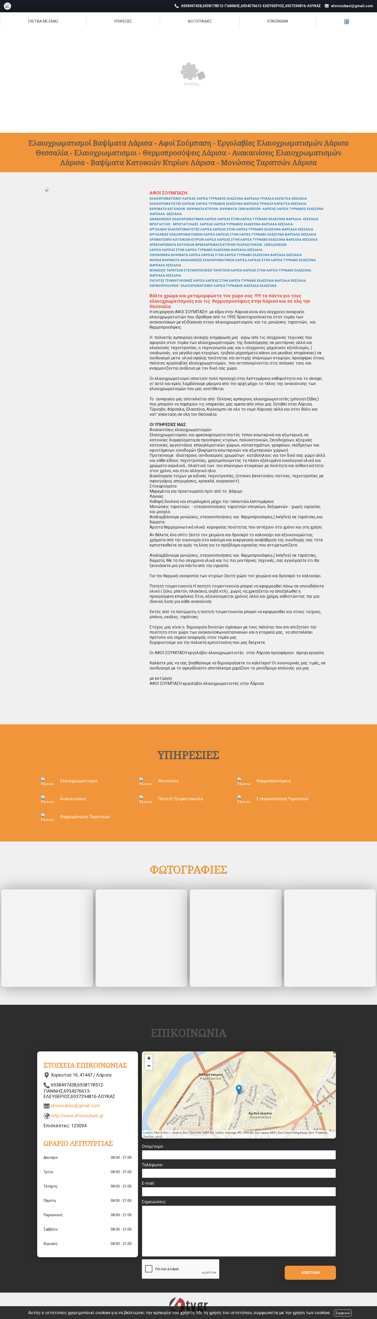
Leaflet (147, 1132)
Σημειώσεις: (154, 1201)
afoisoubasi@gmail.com (75, 1105)
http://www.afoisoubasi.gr (77, 1115)
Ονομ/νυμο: (153, 1146)
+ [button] (149, 1058)
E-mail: (148, 1183)
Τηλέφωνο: (152, 1164)
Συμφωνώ (342, 1313)
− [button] (149, 1066)
